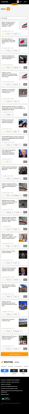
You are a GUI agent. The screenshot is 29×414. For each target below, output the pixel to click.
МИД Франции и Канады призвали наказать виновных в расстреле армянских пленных (9, 202)
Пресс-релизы (15, 382)
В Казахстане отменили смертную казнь (8, 320)
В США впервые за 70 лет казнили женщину (8, 252)
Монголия (16, 178)
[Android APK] (5, 399)
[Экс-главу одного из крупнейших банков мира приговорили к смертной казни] (23, 42)
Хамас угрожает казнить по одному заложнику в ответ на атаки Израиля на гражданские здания (13, 108)
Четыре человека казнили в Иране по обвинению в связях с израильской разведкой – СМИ (10, 185)
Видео (8, 246)
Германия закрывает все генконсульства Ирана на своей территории (8, 57)
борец (16, 348)
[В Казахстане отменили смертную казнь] (23, 323)
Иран (8, 33)
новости (3, 366)
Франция (9, 212)
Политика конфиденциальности (9, 386)
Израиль (9, 114)
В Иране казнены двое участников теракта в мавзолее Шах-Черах (8, 121)
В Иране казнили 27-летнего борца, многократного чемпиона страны (9, 338)
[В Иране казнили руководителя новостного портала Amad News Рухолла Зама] (23, 305)
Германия (16, 67)
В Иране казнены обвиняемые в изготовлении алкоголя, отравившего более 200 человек (10, 74)
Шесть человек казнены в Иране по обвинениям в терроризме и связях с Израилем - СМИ (8, 24)
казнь (3, 9)
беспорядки (16, 195)
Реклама (8, 382)
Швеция (15, 229)
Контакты (3, 382)
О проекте (3, 380)
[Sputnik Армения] (5, 2)
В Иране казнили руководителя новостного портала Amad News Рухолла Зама (9, 303)
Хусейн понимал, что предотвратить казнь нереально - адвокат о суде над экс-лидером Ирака (9, 236)
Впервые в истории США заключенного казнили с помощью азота (8, 91)
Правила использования (13, 380)
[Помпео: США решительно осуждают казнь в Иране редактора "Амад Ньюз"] (23, 271)
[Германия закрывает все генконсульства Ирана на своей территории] (23, 59)
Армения (10, 366)
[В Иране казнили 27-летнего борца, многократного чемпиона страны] (23, 340)
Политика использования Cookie (9, 388)
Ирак (15, 246)
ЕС (7, 161)
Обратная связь (5, 394)
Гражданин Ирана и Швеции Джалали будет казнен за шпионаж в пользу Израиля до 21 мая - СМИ (9, 219)
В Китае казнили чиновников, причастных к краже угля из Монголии (9, 168)
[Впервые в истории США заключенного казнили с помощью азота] (23, 93)
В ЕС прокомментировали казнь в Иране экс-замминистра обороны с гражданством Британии (8, 152)
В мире (15, 33)
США (16, 101)
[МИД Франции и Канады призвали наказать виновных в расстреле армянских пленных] (23, 204)
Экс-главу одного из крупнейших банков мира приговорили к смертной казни (8, 41)
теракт (15, 131)
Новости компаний (6, 384)
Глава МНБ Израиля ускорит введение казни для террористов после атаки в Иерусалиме (13, 138)
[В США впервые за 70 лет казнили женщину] (23, 255)
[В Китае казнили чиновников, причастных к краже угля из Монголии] (23, 170)
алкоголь (16, 84)
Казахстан (17, 331)
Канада (17, 212)
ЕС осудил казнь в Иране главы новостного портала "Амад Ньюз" (9, 286)
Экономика (18, 366)
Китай (8, 50)
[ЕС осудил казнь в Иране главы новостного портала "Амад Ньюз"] (23, 288)
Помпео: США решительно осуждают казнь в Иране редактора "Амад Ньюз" (9, 269)
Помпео (16, 279)
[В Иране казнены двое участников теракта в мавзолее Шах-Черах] (23, 123)
